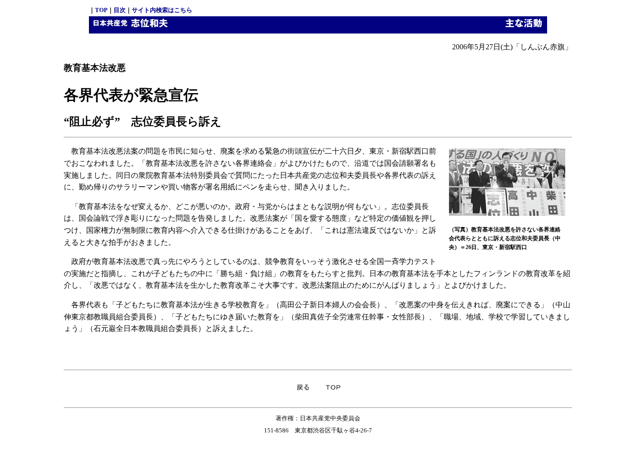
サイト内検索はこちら (162, 10)
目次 (120, 10)
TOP (101, 10)
